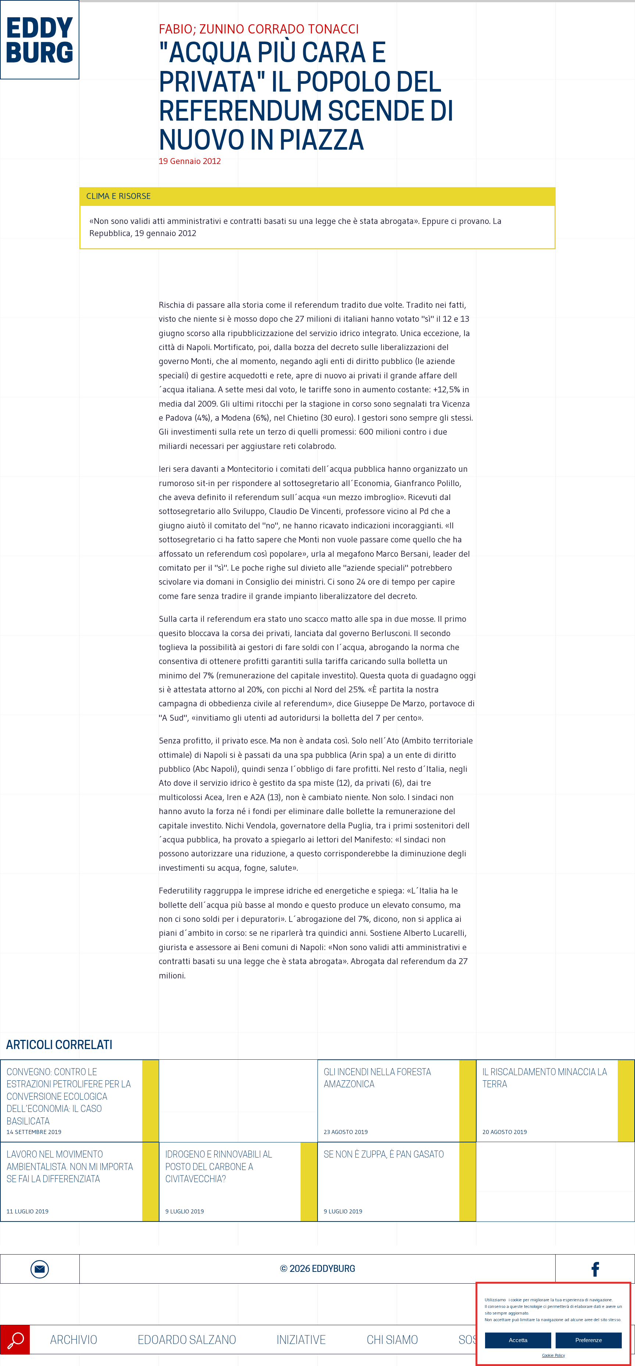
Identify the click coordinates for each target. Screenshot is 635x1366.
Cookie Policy (553, 1355)
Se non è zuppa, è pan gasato (384, 1154)
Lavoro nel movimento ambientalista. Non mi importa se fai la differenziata (70, 1166)
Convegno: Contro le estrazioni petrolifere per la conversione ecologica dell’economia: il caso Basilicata (69, 1097)
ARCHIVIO (73, 1340)
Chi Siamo (392, 1340)
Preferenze (588, 1340)
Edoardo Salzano (187, 1340)
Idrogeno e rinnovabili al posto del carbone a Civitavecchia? (218, 1166)
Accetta (518, 1340)
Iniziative (301, 1340)
